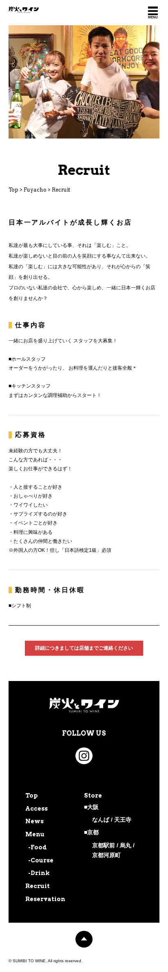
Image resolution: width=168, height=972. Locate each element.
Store (93, 795)
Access (36, 808)
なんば (100, 820)
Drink (40, 873)
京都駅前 (103, 845)
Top (31, 795)
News (34, 821)
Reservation (45, 899)
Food (39, 847)
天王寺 (122, 820)
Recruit (37, 886)
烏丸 (125, 845)
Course (42, 860)
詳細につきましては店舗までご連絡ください (84, 648)
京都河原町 (106, 855)
